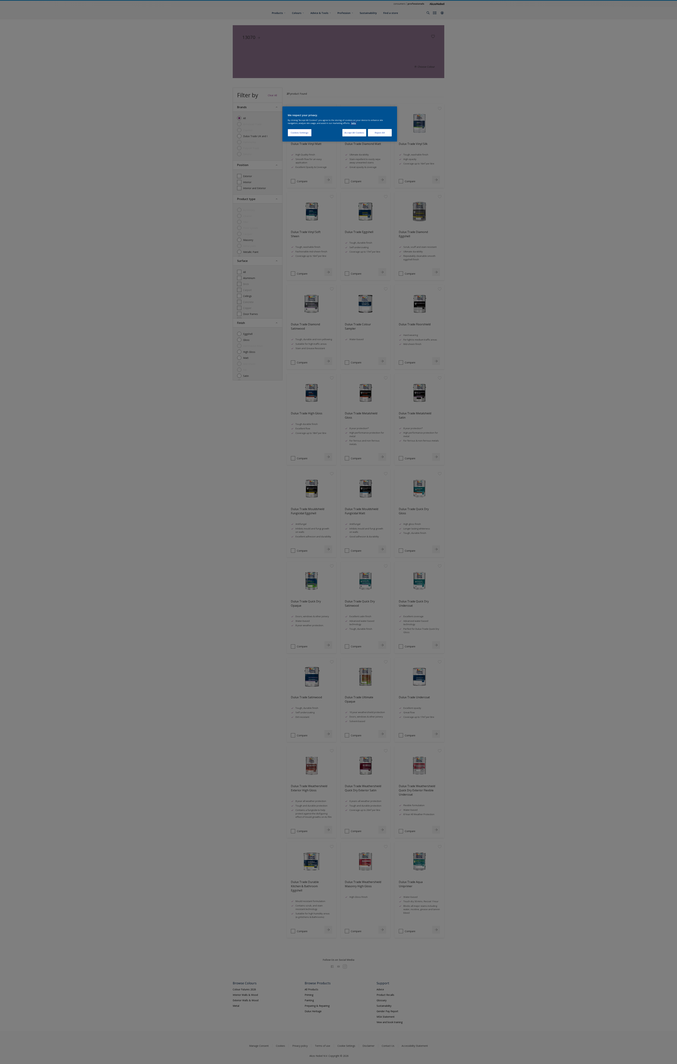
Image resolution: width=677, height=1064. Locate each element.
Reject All (380, 132)
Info (353, 123)
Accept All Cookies (354, 132)
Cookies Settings (300, 132)
